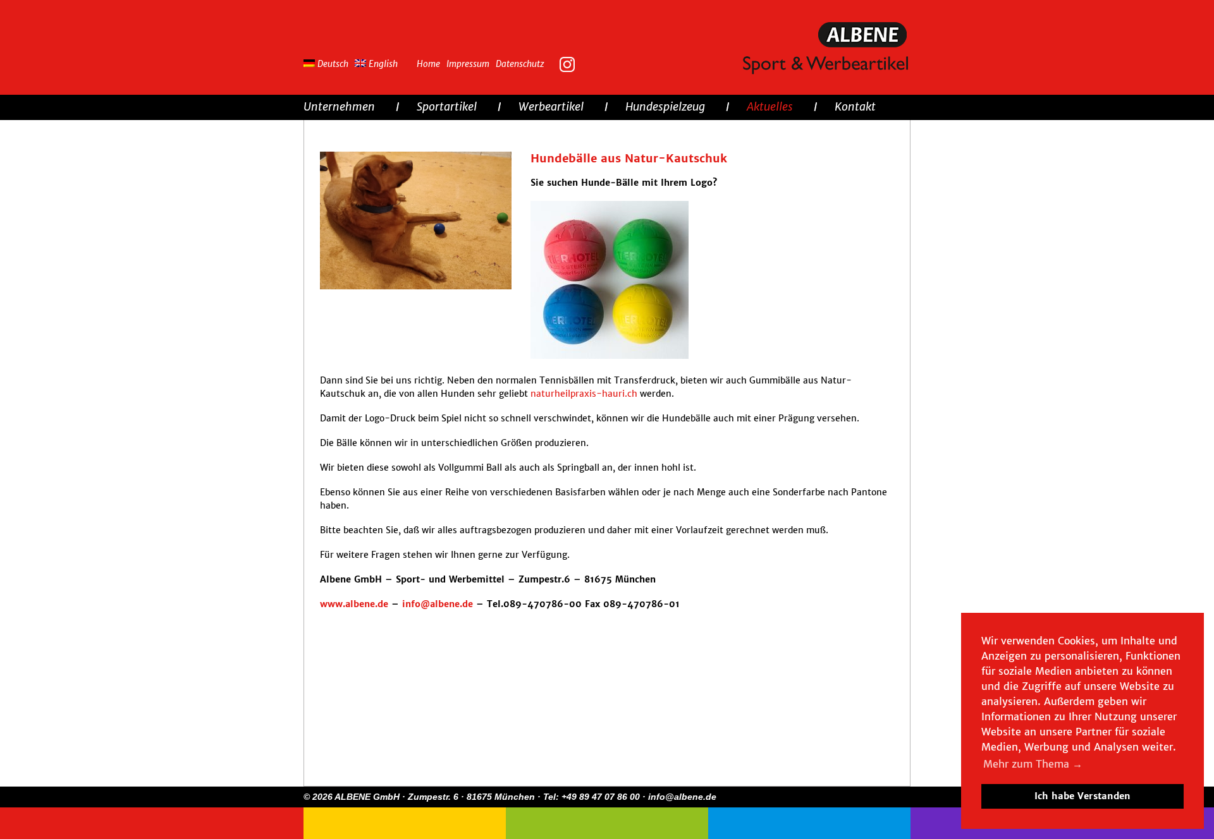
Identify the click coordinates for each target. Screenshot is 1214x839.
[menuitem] (329, 62)
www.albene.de (354, 604)
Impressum (467, 63)
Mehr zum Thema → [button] (1032, 764)
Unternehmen (339, 106)
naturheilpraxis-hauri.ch (583, 393)
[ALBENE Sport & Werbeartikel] (826, 49)
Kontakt (855, 106)
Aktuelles (770, 106)
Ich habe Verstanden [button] (1082, 796)
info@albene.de (437, 604)
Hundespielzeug (665, 106)
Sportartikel (447, 106)
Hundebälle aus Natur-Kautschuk (628, 158)
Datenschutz (520, 63)
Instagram (570, 63)
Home (428, 63)
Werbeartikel (551, 106)
